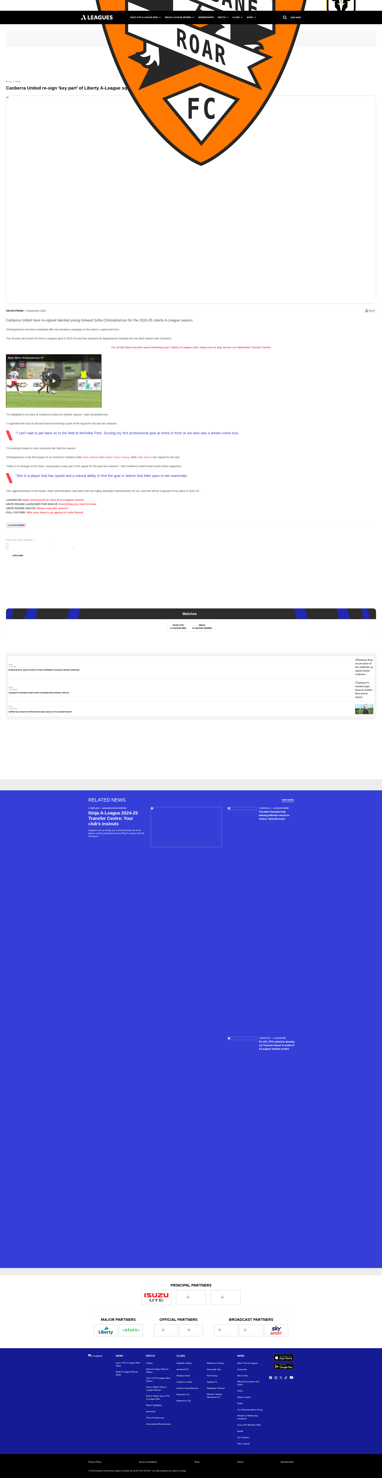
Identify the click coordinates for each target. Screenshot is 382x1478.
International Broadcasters (158, 1424)
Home (9, 81)
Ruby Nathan (90, 457)
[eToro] (131, 1330)
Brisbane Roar (183, 1375)
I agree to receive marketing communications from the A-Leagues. (41, 548)
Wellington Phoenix (216, 1388)
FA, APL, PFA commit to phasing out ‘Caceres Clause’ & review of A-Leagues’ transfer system (276, 1045)
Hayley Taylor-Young (116, 457)
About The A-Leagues (247, 1363)
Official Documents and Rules (248, 1383)
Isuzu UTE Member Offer (249, 1425)
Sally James (144, 457)
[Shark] (225, 1297)
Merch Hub (242, 1375)
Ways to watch (244, 1397)
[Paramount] (251, 1330)
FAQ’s (240, 1391)
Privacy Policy (29, 544)
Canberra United (184, 1382)
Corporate (242, 1369)
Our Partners (243, 1437)
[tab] (178, 627)
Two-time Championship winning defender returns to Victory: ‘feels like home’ (274, 815)
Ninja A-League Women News (127, 1373)
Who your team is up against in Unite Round (55, 512)
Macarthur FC (183, 1394)
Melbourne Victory (215, 1363)
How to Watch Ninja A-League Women (156, 1388)
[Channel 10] (226, 1330)
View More (288, 800)
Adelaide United (184, 1363)
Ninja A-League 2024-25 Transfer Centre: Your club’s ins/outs (113, 818)
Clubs (236, 17)
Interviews (151, 1411)
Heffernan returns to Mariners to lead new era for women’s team (40, 712)
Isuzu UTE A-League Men (144, 17)
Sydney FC (212, 1382)
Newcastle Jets (214, 1369)
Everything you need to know (77, 504)
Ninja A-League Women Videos (157, 1370)
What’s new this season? (53, 508)
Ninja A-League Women (178, 17)
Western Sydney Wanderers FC (214, 1395)
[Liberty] (106, 1330)
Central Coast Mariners (187, 1388)
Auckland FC (183, 1369)
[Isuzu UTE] (156, 1297)
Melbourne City (184, 1401)
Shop (197, 1462)
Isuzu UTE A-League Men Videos (158, 1379)
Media (240, 1431)
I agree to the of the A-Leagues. (32, 544)
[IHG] (191, 1330)
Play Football (243, 1443)
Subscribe (18, 556)
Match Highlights (154, 1405)
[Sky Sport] (276, 1330)
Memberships (206, 17)
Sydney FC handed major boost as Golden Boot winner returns (39, 693)
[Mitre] (166, 1330)
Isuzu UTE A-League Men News (128, 1364)
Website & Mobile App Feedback (247, 1417)
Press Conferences (155, 1418)
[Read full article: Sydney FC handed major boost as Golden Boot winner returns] (364, 690)
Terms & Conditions (148, 1462)
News (18, 81)
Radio (240, 1403)
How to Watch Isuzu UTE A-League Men (158, 1397)
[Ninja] (191, 1297)
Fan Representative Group (249, 1409)
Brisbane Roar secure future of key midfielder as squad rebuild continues (44, 670)
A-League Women (16, 525)
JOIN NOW (295, 17)
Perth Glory (212, 1375)
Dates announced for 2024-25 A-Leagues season (53, 499)
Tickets (149, 1363)
